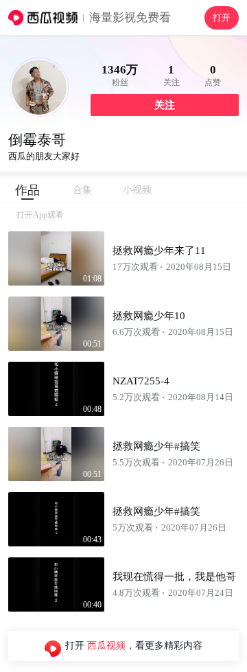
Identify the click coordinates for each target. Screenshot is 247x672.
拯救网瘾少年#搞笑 (156, 446)
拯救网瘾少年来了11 (159, 250)
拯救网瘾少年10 (149, 315)
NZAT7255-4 (141, 380)
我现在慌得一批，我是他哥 (174, 576)
